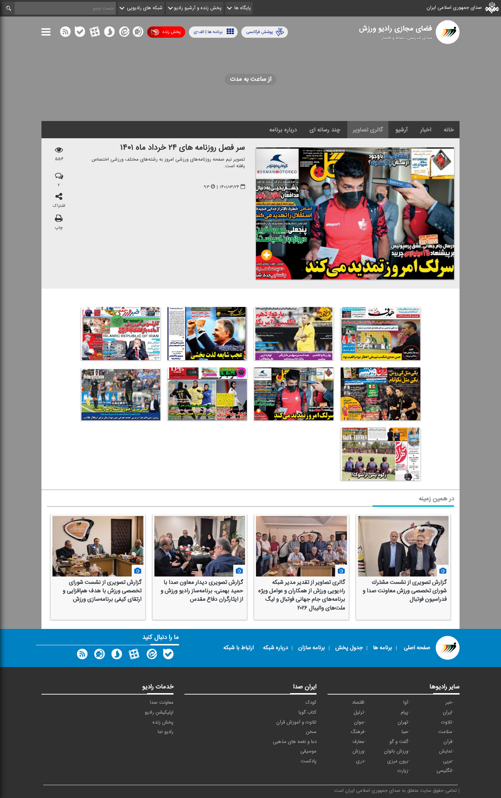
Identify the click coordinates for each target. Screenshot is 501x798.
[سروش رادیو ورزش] (116, 655)
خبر (449, 703)
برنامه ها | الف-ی (208, 32)
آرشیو (401, 130)
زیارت (403, 771)
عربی (447, 761)
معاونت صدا (161, 703)
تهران (403, 722)
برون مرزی (397, 761)
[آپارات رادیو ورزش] (133, 655)
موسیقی (308, 751)
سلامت (445, 732)
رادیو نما (165, 732)
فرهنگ (357, 732)
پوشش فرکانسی (259, 32)
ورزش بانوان (396, 751)
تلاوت (446, 722)
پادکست (309, 761)
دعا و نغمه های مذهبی (295, 742)
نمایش (445, 751)
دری (360, 761)
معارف (358, 742)
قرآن (447, 742)
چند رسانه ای (325, 130)
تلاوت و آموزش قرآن (296, 722)
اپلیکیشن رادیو (159, 713)
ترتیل (359, 713)
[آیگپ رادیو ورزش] (99, 655)
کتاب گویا (308, 713)
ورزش (358, 751)
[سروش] (109, 33)
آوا (405, 703)
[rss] (65, 33)
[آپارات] (94, 33)
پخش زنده (171, 32)
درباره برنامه (283, 130)
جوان (359, 722)
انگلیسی (444, 771)
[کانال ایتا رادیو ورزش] (151, 655)
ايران (447, 713)
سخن (311, 732)
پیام (404, 713)
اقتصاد (358, 703)
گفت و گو (399, 742)
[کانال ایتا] (124, 33)
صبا (405, 732)
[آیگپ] (138, 33)
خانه (449, 130)
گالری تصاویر (368, 130)
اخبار (425, 130)
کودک (311, 703)
